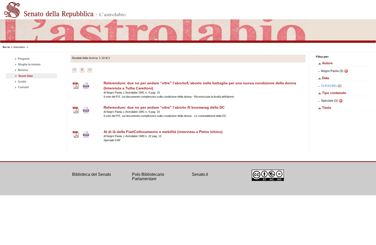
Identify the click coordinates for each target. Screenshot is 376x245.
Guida (21, 81)
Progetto (23, 58)
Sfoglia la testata (28, 64)
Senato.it (200, 174)
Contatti (23, 87)
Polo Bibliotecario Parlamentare (148, 176)
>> (89, 69)
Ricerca (22, 70)
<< (74, 69)
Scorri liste (25, 75)
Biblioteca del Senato (91, 174)
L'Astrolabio (18, 47)
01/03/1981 (329, 86)
